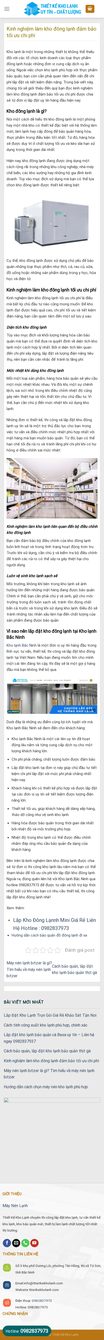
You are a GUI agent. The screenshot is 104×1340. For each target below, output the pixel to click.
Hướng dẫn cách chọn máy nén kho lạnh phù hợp (46, 1086)
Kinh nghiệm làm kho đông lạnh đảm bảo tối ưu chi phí (51, 1060)
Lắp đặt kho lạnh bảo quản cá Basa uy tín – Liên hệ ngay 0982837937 (49, 1038)
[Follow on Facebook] (7, 1243)
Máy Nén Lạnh (15, 1205)
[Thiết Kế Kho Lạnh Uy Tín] (52, 9)
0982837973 (42, 1301)
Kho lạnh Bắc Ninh (22, 645)
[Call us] (25, 1243)
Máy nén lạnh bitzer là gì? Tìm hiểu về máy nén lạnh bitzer (29, 969)
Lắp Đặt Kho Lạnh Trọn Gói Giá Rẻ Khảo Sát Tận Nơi (50, 1015)
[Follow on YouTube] (34, 1243)
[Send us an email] (16, 1243)
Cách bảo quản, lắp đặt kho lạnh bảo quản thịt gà (47, 1051)
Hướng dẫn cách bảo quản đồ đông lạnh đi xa (49, 935)
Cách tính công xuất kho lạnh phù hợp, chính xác (45, 1025)
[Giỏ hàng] (90, 9)
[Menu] (7, 9)
